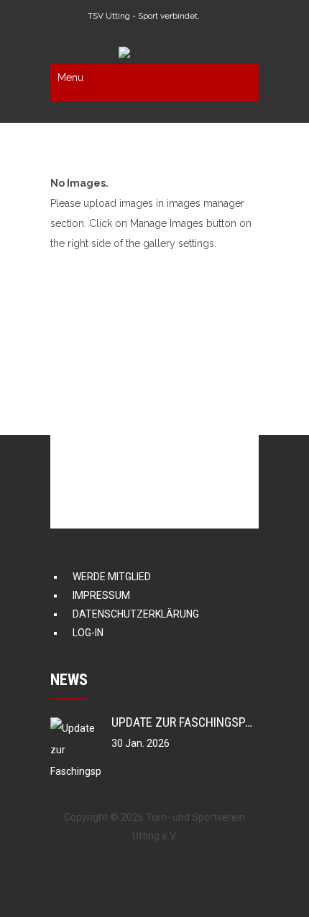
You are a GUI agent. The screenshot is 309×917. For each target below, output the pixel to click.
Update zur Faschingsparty (191, 722)
